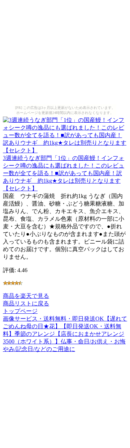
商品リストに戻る (26, 303)
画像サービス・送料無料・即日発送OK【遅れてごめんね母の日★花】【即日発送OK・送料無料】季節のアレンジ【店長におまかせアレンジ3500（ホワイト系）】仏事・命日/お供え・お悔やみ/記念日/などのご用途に (65, 334)
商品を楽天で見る (26, 296)
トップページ (20, 311)
